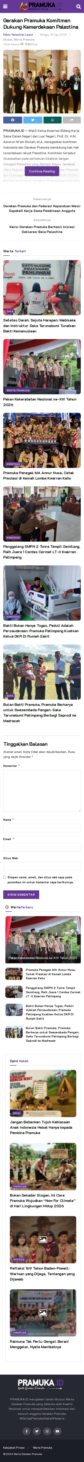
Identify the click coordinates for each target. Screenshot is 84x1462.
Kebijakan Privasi (14, 1447)
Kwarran (13, 464)
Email (8, 839)
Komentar (11, 766)
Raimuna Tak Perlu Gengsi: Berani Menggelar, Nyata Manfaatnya (39, 1344)
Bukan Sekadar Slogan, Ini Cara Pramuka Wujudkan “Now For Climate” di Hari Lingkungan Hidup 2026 (43, 1200)
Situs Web (10, 858)
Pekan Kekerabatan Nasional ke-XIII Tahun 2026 (43, 957)
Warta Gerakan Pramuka (28, 1454)
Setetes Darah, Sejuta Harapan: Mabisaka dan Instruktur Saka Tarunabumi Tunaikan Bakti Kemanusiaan (39, 325)
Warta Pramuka (24, 39)
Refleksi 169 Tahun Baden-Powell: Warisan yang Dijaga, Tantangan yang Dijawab (42, 1273)
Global (7, 39)
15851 (28, 44)
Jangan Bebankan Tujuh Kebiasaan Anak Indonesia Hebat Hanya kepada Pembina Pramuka (41, 1127)
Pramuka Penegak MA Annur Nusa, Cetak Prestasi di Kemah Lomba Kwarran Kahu (38, 475)
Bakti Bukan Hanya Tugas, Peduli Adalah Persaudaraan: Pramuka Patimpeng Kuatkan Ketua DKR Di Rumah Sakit (41, 631)
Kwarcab (19, 1186)
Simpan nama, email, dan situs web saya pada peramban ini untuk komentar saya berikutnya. (40, 879)
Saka (10, 311)
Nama (8, 820)
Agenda (18, 1259)
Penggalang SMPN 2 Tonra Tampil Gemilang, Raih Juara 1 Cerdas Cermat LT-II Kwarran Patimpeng (41, 552)
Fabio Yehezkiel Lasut (18, 34)
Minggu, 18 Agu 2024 (53, 34)
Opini (16, 1113)
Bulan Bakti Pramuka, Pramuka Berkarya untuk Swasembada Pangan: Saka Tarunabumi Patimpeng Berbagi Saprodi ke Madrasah (39, 712)
